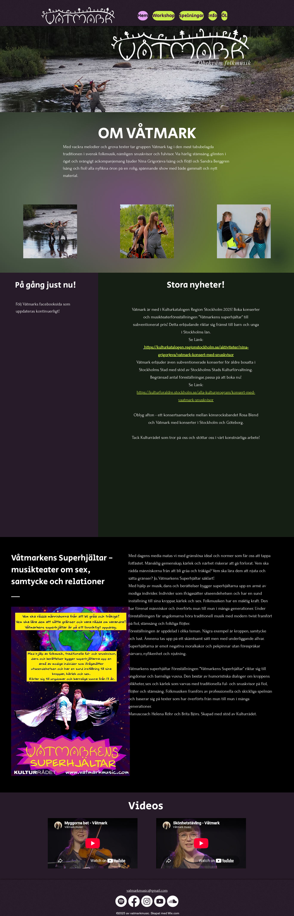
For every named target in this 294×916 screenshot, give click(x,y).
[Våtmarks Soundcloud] (172, 901)
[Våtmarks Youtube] (160, 901)
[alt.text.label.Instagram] (147, 901)
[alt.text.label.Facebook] (134, 901)
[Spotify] (121, 901)
